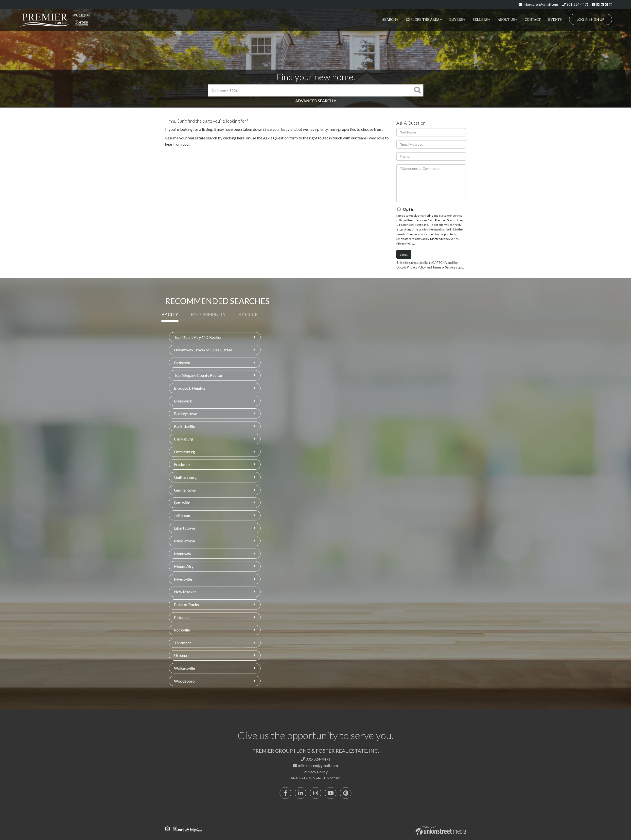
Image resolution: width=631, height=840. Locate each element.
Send (404, 254)
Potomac (182, 617)
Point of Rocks (186, 604)
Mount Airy (183, 566)
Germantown (185, 490)
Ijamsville (182, 502)
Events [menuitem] (555, 19)
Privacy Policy (405, 243)
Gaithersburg (185, 477)
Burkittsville (184, 426)
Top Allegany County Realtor (198, 375)
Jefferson (182, 515)
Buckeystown (185, 413)
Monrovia (182, 553)
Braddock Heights (189, 388)
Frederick (182, 464)
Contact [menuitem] (533, 19)
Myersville (183, 579)
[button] (417, 90)
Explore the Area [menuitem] (422, 19)
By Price (248, 314)
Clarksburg (183, 439)
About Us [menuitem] (506, 19)
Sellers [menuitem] (480, 19)
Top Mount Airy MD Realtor (198, 337)
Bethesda (182, 362)
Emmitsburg (184, 451)
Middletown (184, 540)
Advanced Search (314, 100)
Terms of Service (443, 267)
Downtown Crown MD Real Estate (203, 349)
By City (169, 314)
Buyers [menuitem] (456, 19)
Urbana (180, 655)
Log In (582, 19)
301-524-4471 (577, 4)
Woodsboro (184, 681)
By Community (208, 314)
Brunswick (183, 401)
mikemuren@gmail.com (540, 4)
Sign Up (597, 19)
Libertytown (184, 528)
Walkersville (184, 668)
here (241, 137)
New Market (185, 591)
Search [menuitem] (389, 19)
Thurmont (182, 642)
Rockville (182, 630)
